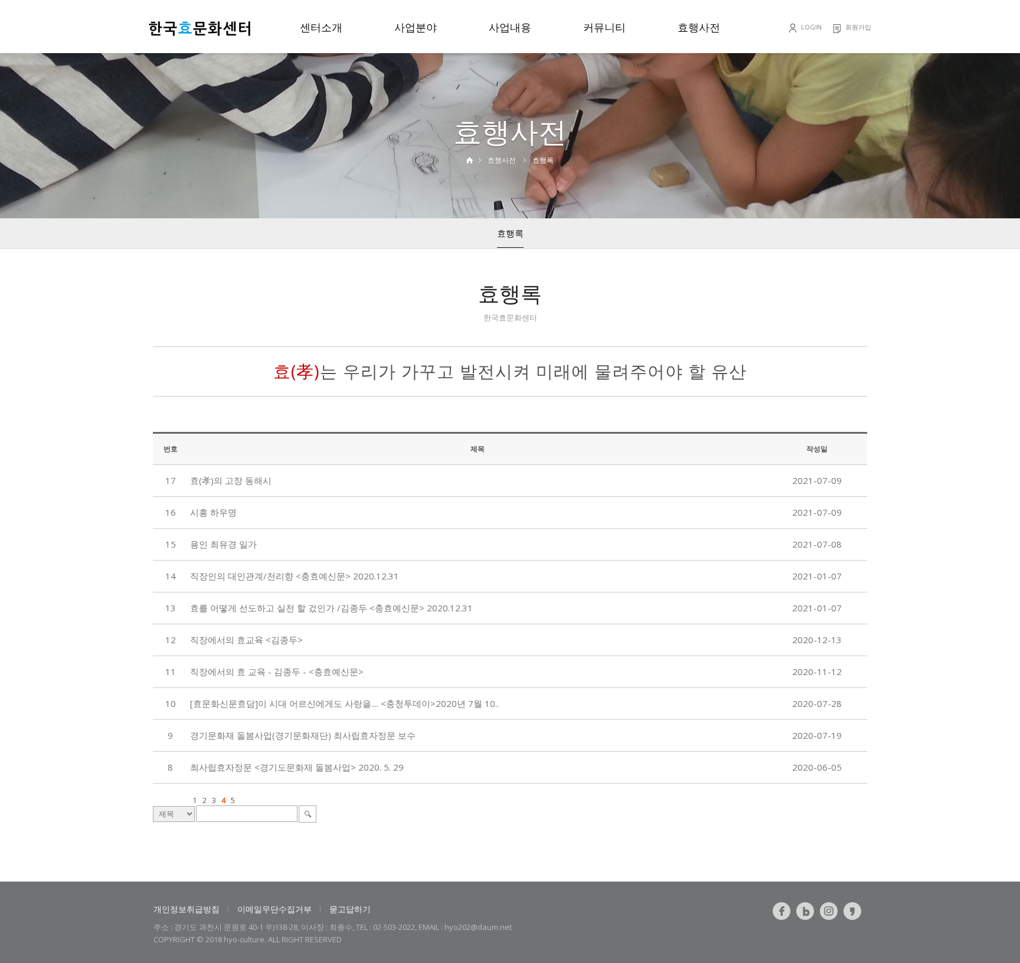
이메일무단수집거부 (274, 909)
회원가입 (858, 26)
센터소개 (321, 27)
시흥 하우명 (213, 512)
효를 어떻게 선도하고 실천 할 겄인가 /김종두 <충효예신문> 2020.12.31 (331, 608)
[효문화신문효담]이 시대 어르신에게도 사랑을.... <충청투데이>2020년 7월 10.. (344, 703)
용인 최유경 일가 (223, 544)
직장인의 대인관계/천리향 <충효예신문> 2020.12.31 (294, 576)
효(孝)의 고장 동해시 (231, 480)
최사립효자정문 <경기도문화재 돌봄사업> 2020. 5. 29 (297, 767)
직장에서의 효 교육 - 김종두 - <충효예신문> (277, 671)
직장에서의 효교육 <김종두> (246, 640)
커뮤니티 (604, 27)
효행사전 (699, 27)
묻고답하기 (350, 909)
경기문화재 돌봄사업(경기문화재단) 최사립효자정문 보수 (303, 735)
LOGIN (811, 26)
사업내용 (510, 27)
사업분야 (415, 27)
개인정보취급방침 (186, 909)
